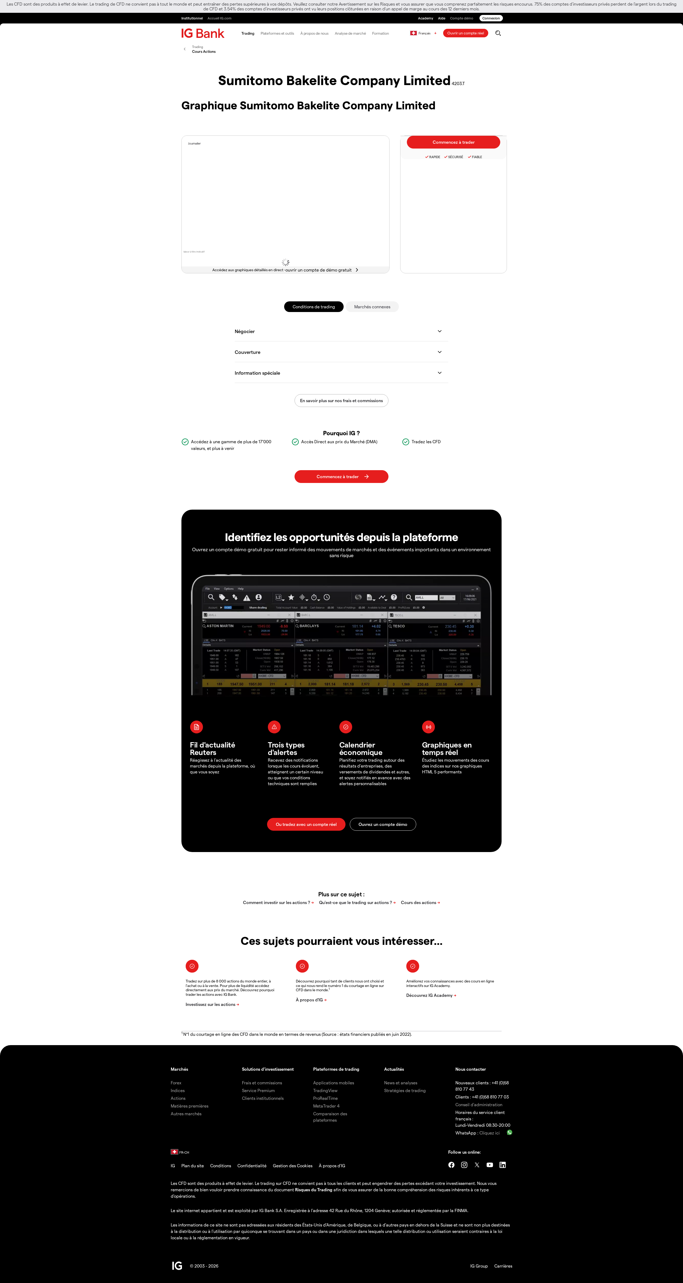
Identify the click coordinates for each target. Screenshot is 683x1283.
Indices (178, 1090)
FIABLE (477, 157)
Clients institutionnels (263, 1098)
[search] (498, 33)
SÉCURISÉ (455, 157)
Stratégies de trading (405, 1090)
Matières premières (189, 1105)
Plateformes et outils (277, 33)
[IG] (203, 33)
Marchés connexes (372, 306)
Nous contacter (470, 1069)
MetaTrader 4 (326, 1105)
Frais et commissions (262, 1082)
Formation (380, 33)
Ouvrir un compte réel (465, 33)
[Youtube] (490, 1165)
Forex (176, 1082)
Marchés (179, 1069)
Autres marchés (186, 1113)
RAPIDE (434, 157)
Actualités (394, 1069)
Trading (247, 33)
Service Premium (258, 1090)
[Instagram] (464, 1165)
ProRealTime (325, 1098)
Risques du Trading (313, 1189)
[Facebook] (451, 1165)
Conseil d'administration (478, 1104)
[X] (477, 1165)
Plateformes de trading (336, 1069)
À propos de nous (314, 33)
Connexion (491, 18)
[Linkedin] (502, 1165)
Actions (178, 1098)
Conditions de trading (314, 306)
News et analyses (400, 1082)
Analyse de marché (350, 33)
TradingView (325, 1090)
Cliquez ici (489, 1132)
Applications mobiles (333, 1082)
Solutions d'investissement (268, 1069)
